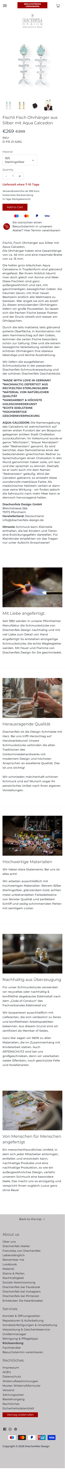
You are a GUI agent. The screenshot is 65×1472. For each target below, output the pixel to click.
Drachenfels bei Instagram (21, 1291)
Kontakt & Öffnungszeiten (21, 1316)
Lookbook (9, 1264)
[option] (8, 105)
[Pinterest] (15, 1429)
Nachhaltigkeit (13, 1278)
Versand (8, 1390)
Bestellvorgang (13, 1399)
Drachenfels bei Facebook (21, 1287)
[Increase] (19, 176)
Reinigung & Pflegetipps (20, 1338)
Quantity (7, 169)
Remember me (13, 1259)
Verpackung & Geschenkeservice (26, 1329)
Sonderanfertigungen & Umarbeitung (29, 1325)
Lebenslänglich (13, 1255)
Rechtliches (10, 1404)
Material (7, 151)
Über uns (9, 1241)
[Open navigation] (4, 5)
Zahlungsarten (13, 1394)
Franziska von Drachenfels (21, 1250)
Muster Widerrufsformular (21, 1385)
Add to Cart (15, 207)
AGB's (6, 1372)
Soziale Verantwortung (18, 1282)
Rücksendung (12, 1343)
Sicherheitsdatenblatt (18, 1408)
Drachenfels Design (37, 1446)
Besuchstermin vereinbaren (32, 5)
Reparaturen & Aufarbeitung (23, 1320)
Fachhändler (11, 1347)
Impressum (10, 1367)
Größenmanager (14, 1334)
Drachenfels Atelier (16, 1246)
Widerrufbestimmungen (20, 1381)
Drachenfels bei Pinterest (20, 1296)
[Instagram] (10, 1429)
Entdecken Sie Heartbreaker (22, 1300)
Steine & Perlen (13, 1273)
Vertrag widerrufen (20, 1414)
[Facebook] (4, 1429)
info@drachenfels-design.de (23, 520)
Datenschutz (11, 1376)
